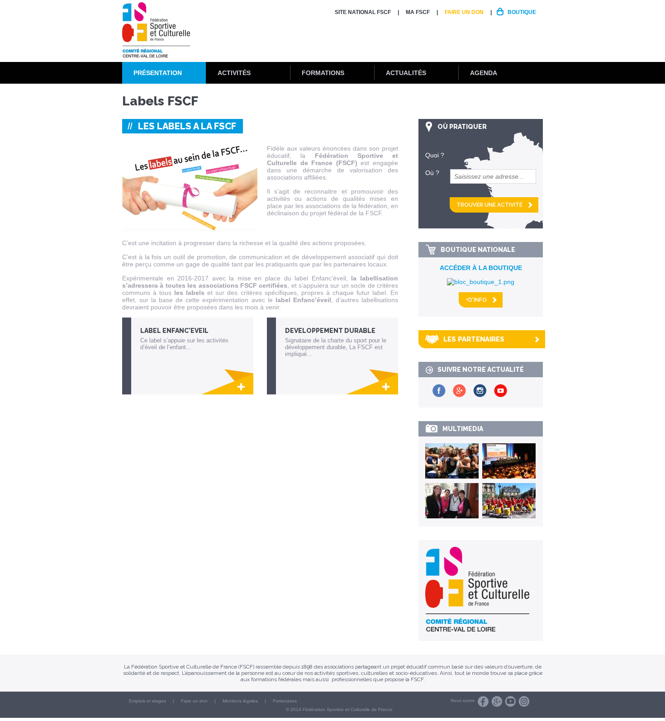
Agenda (483, 72)
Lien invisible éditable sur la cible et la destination (192, 356)
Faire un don (464, 12)
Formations (323, 72)
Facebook (483, 701)
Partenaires (285, 700)
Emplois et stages (147, 700)
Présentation (157, 72)
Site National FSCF (363, 12)
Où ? (432, 172)
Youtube (510, 701)
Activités (234, 72)
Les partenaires (473, 339)
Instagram (523, 701)
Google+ (496, 701)
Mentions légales (240, 700)
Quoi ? (434, 155)
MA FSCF (418, 12)
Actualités (406, 72)
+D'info (476, 300)
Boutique (522, 12)
